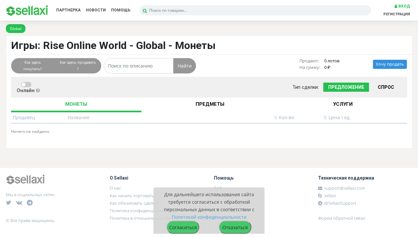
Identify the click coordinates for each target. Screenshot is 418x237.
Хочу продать (390, 64)
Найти (185, 66)
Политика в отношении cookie (140, 218)
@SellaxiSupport (339, 203)
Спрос (386, 87)
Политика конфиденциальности (142, 210)
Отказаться (235, 227)
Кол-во (284, 117)
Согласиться (183, 227)
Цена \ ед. (337, 117)
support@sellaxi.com (344, 188)
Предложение (346, 87)
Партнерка (68, 10)
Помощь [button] (120, 10)
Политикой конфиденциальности (209, 217)
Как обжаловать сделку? (134, 203)
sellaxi (329, 195)
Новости (96, 10)
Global (16, 28)
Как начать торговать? (133, 195)
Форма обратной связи (341, 218)
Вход (403, 6)
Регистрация (396, 14)
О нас (115, 188)
